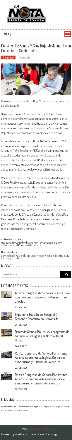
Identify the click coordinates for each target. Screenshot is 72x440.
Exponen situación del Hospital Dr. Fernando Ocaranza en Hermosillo (37, 316)
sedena (52, 406)
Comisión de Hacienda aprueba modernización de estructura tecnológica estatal (35, 257)
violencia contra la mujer (16, 410)
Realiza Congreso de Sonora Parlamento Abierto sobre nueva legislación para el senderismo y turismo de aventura (41, 357)
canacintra (11, 406)
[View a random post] (5, 34)
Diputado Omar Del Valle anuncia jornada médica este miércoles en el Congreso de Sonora (31, 244)
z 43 (27, 410)
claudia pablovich (36, 406)
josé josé (46, 406)
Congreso (8, 57)
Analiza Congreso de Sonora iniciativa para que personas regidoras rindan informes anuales (42, 297)
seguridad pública (62, 406)
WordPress (21, 434)
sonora (3, 410)
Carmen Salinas (22, 406)
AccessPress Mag (46, 434)
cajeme (4, 406)
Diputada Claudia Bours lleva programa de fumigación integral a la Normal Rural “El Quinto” (42, 336)
